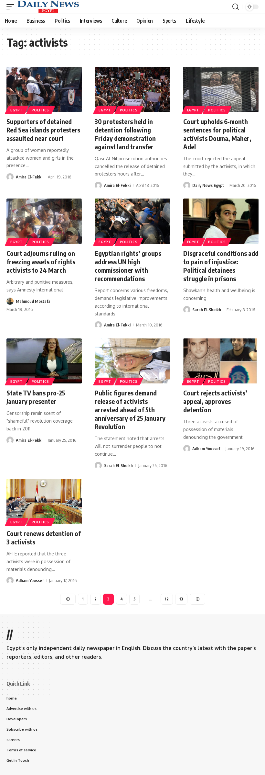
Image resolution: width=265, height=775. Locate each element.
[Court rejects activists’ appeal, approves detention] (221, 361)
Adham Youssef (206, 448)
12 (167, 599)
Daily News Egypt (208, 185)
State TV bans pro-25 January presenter (35, 397)
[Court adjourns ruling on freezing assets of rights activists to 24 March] (44, 221)
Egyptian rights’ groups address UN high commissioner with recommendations (128, 265)
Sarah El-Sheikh (206, 309)
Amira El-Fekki (29, 176)
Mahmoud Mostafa (33, 301)
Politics (40, 110)
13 (181, 599)
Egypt (16, 110)
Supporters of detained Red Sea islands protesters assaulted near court (43, 129)
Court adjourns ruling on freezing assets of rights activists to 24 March (40, 261)
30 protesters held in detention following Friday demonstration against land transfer (125, 134)
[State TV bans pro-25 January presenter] (44, 361)
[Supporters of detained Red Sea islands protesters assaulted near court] (44, 89)
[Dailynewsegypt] (48, 7)
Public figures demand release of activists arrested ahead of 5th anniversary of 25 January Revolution (130, 409)
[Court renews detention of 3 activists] (44, 501)
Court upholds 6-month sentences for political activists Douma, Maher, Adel (217, 134)
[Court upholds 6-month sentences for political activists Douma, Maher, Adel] (221, 89)
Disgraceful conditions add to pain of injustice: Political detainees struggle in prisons (221, 265)
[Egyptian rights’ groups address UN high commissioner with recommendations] (132, 221)
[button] (11, 7)
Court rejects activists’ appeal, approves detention (215, 401)
